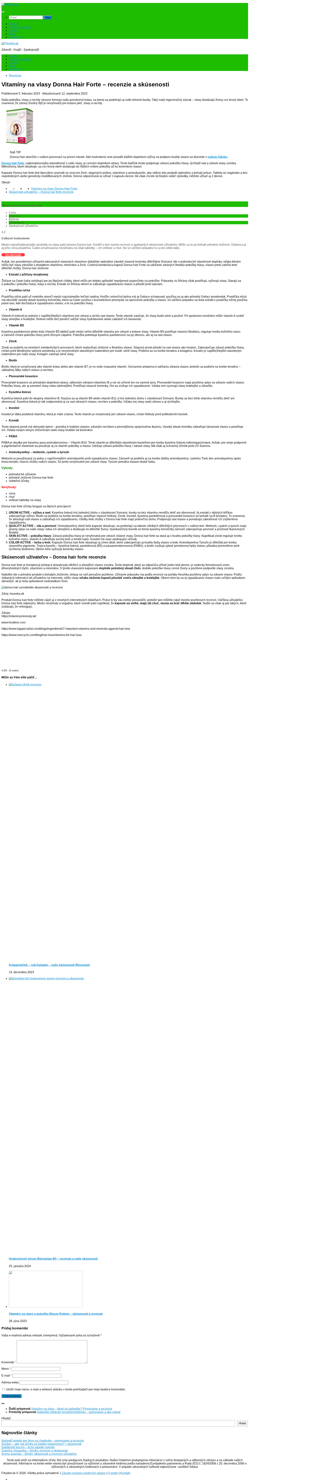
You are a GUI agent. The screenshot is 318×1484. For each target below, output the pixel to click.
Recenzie (15, 37)
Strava (13, 30)
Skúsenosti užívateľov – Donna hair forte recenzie (41, 191)
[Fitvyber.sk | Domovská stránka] (9, 4)
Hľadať (6, 1418)
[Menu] (2, 11)
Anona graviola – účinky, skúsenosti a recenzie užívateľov (39, 1453)
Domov (13, 23)
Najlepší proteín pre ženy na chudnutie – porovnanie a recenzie (42, 1440)
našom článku (217, 156)
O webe (113, 1473)
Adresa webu (10, 1382)
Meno (6, 1368)
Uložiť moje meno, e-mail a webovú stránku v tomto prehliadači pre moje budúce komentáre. (66, 1389)
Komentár (8, 1362)
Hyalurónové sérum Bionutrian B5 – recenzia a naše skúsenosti (53, 1258)
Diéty (12, 33)
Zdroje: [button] (6, 612)
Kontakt (125, 1473)
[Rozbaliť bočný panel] (2, 1403)
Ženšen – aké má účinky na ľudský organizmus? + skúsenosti (41, 1443)
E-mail (6, 1375)
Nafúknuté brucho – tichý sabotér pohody (28, 1447)
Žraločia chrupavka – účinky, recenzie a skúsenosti (34, 1450)
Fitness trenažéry (20, 27)
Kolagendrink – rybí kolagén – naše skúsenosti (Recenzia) (49, 965)
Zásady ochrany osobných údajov (84, 1473)
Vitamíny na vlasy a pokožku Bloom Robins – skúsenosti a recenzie (56, 1313)
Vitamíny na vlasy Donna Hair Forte (54, 188)
